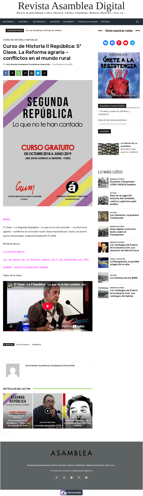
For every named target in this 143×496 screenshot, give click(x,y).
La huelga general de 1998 (47, 425)
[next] (88, 30)
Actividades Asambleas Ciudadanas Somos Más (28, 64)
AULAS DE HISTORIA (47, 422)
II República (36, 344)
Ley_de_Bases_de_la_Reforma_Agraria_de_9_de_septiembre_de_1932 (46, 259)
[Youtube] (86, 477)
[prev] (83, 30)
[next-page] (9, 433)
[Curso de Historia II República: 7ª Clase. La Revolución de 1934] (18, 411)
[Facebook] (6, 73)
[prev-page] (5, 433)
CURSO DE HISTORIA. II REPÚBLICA (20, 40)
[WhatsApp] (19, 73)
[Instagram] (64, 477)
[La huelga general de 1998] (48, 411)
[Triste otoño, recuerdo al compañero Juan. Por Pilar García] (77, 411)
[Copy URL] (44, 73)
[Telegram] (38, 73)
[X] (12, 73)
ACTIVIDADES (77, 417)
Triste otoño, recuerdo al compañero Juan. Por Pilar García (77, 423)
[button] (137, 21)
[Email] (25, 73)
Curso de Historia (22, 344)
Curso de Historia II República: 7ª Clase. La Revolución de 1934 (17, 423)
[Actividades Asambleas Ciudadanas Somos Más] (14, 370)
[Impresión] (31, 73)
